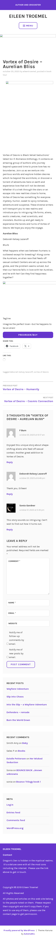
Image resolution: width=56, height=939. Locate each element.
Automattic (29, 934)
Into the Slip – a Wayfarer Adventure (27, 704)
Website (12, 623)
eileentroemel (29, 71)
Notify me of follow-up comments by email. (16, 638)
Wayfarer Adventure (18, 688)
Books (21, 750)
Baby (25, 743)
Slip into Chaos (15, 696)
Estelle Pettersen (16, 758)
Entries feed (13, 812)
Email (12, 613)
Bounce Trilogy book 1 (28, 781)
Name (12, 602)
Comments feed (16, 820)
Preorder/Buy (28, 334)
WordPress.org (15, 828)
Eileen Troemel (28, 16)
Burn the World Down (18, 720)
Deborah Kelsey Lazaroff (21, 372)
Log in (10, 804)
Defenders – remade (18, 712)
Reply (10, 462)
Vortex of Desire (41, 372)
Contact (7, 854)
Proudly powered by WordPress (19, 930)
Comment (14, 561)
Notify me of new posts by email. (16, 653)
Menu (29, 25)
